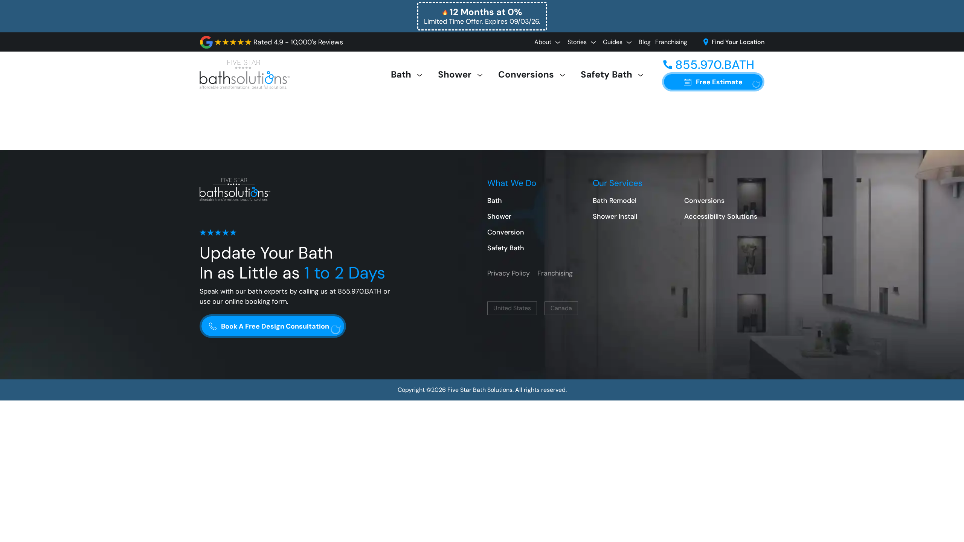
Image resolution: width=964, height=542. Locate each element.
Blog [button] (645, 42)
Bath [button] (402, 74)
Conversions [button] (527, 74)
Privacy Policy (508, 273)
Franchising (555, 273)
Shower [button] (456, 74)
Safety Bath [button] (608, 74)
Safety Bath (505, 248)
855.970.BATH (359, 291)
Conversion (505, 232)
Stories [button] (577, 42)
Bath (494, 200)
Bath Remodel (614, 200)
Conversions (704, 200)
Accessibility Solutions (720, 216)
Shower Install (615, 216)
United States (512, 308)
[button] (482, 16)
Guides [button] (613, 42)
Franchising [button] (671, 42)
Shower (499, 216)
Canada (561, 308)
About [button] (543, 42)
